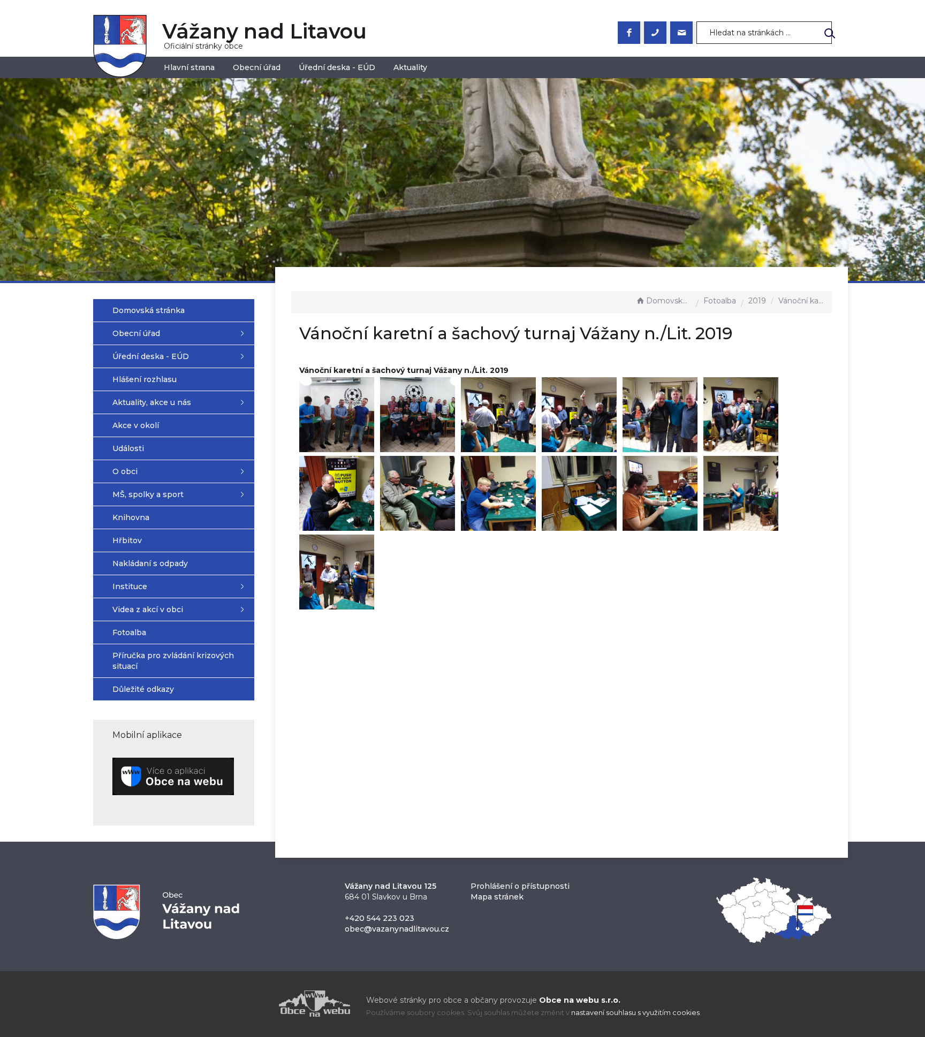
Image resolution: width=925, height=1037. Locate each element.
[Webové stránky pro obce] (253, 1003)
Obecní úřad (256, 67)
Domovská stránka (668, 301)
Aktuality (410, 67)
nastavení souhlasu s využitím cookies (635, 1013)
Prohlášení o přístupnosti (520, 886)
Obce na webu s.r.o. (579, 1000)
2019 (757, 301)
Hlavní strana (189, 67)
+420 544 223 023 (379, 918)
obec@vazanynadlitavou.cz (397, 929)
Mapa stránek (497, 897)
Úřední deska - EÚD (337, 67)
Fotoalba (719, 301)
